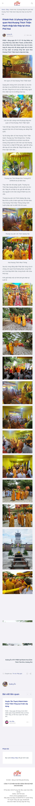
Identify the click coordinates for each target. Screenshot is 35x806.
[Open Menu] (3, 3)
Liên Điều (11, 721)
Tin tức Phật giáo (17, 673)
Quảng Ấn (9, 34)
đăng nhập (14, 758)
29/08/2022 (12, 723)
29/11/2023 (10, 36)
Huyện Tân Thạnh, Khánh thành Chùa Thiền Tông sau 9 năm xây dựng (16, 703)
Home (3, 9)
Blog (7, 9)
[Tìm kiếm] (32, 3)
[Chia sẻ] (30, 674)
